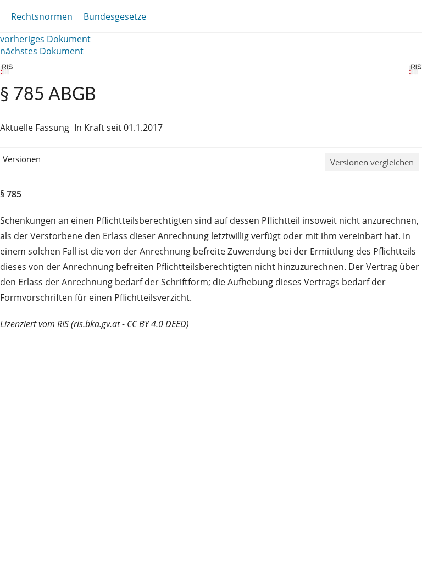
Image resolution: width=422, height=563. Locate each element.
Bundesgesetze (115, 16)
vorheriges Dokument (45, 39)
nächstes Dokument (42, 51)
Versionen (22, 158)
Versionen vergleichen (372, 162)
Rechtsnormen (42, 16)
